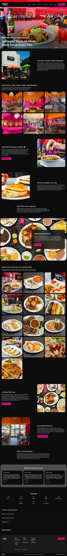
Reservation (45, 4)
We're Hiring (25, 542)
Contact (16, 544)
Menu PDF (39, 4)
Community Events (33, 540)
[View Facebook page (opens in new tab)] (2, 554)
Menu (29, 4)
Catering (34, 4)
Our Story (17, 542)
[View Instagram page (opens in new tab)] (4, 554)
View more (5, 479)
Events (51, 4)
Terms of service (18, 549)
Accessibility (24, 549)
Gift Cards (33, 542)
